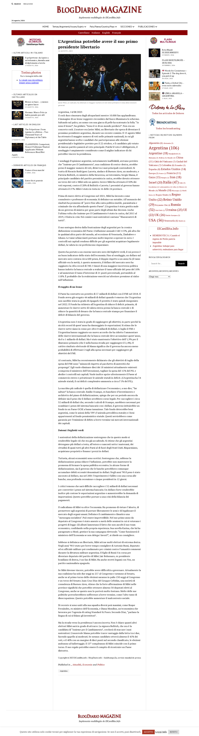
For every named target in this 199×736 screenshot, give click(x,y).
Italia (171, 182)
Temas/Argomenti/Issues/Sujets (68, 26)
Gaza (155, 177)
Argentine (158, 153)
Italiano (96, 32)
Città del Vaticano (165, 161)
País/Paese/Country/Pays (102, 26)
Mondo (153, 190)
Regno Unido (163, 194)
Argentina (63, 671)
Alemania (168, 143)
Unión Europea (173, 215)
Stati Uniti (160, 210)
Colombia (168, 165)
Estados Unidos (173, 169)
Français (116, 32)
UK (160, 215)
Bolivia (163, 158)
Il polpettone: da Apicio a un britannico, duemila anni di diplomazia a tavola (37, 60)
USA (156, 220)
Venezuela (171, 220)
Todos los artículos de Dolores (168, 113)
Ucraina (174, 210)
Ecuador (180, 165)
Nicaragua (177, 191)
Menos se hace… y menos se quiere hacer (36, 103)
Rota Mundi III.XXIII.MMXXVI (170, 51)
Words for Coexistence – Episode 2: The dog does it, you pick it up (174, 73)
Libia (176, 187)
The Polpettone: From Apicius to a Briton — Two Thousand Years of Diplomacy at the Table (36, 133)
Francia (174, 173)
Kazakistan (154, 187)
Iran (175, 177)
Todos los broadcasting (168, 128)
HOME (45, 26)
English (106, 32)
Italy (182, 183)
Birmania (153, 158)
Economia (87, 664)
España (154, 169)
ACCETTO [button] (148, 732)
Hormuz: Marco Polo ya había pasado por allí (36, 113)
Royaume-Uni (162, 205)
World (182, 221)
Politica (101, 664)
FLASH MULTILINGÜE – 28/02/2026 (173, 61)
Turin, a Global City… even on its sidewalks (173, 84)
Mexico (183, 187)
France (162, 173)
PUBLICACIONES (146, 26)
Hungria (165, 178)
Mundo (164, 190)
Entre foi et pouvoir (34, 180)
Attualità (76, 664)
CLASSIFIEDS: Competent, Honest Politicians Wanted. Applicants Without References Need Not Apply (31, 149)
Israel (155, 182)
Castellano (83, 32)
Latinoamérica (166, 187)
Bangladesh (174, 153)
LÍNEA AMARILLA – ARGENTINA (173, 94)
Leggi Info (161, 731)
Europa (154, 173)
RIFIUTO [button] (173, 732)
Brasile (171, 158)
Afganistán (156, 143)
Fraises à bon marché (34, 170)
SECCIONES (126, 26)
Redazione (28, 4)
